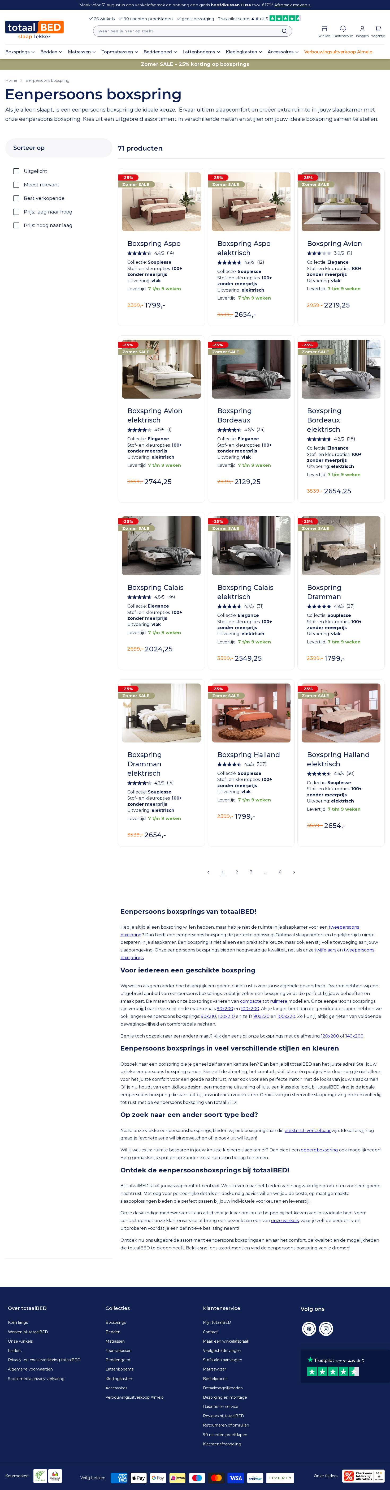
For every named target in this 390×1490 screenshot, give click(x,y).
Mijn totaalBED (217, 1322)
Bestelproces (215, 1378)
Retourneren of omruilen (226, 1425)
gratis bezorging (198, 19)
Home (11, 80)
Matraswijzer (214, 1369)
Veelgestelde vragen (222, 1350)
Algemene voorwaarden (30, 1369)
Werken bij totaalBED (28, 1332)
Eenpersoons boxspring (47, 80)
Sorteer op (29, 147)
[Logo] (34, 30)
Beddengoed (118, 1359)
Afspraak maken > (292, 4)
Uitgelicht (35, 171)
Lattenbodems (119, 1369)
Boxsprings (116, 1322)
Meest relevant (41, 185)
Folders (14, 1350)
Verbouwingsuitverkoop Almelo (135, 1397)
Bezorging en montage (225, 1397)
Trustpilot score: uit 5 (243, 18)
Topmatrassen (119, 1350)
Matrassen (115, 1341)
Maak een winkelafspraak (226, 1341)
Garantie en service (220, 1406)
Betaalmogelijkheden (223, 1388)
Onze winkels (20, 1341)
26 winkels (104, 19)
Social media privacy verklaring (36, 1378)
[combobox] (192, 31)
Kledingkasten (119, 1378)
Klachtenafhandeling (222, 1444)
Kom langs (18, 1322)
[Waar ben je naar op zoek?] (282, 31)
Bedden (113, 1332)
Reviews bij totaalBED (223, 1416)
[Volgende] (294, 872)
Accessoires (116, 1388)
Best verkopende (44, 198)
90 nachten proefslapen (148, 19)
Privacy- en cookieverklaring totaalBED (44, 1359)
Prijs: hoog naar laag (48, 225)
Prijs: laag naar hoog (48, 212)
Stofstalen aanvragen (222, 1359)
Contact (210, 1332)
